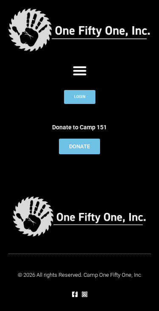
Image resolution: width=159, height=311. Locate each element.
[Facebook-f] (75, 294)
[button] (79, 71)
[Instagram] (84, 294)
